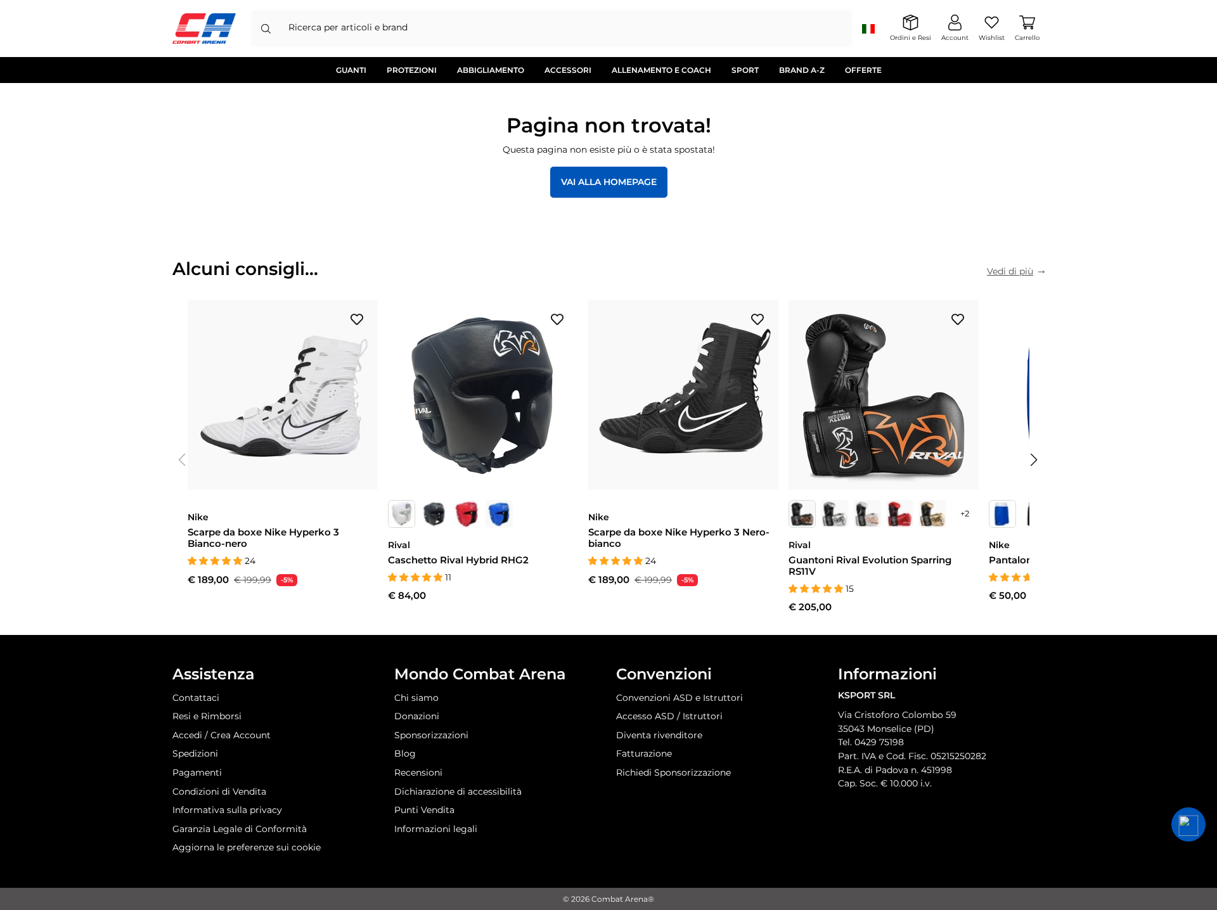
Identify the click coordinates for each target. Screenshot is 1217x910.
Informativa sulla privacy (227, 810)
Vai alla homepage (609, 182)
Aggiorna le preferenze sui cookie (246, 847)
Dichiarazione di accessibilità (458, 791)
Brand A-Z (802, 70)
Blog (405, 753)
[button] (1034, 460)
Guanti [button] (351, 70)
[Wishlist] (357, 318)
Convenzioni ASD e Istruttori (679, 697)
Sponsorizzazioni (431, 735)
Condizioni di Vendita (219, 791)
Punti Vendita (424, 810)
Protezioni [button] (412, 70)
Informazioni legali (435, 829)
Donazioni (416, 716)
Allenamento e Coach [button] (661, 70)
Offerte (863, 70)
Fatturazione (644, 753)
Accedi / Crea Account (221, 735)
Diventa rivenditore (659, 735)
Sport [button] (745, 70)
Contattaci (195, 697)
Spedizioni (195, 753)
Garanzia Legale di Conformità (239, 829)
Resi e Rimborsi (206, 716)
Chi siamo (416, 697)
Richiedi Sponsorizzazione (673, 772)
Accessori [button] (567, 70)
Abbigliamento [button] (490, 70)
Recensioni (418, 772)
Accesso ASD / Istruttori (669, 716)
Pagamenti (197, 772)
